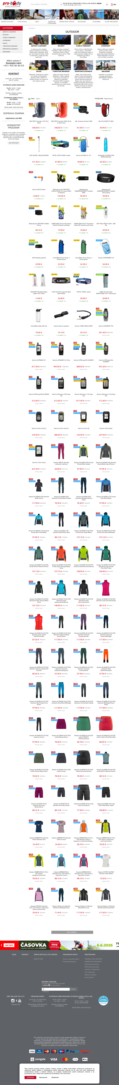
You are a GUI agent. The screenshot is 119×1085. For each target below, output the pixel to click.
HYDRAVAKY (7, 40)
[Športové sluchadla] (83, 65)
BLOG (14, 954)
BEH (37, 21)
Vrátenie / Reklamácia (92, 969)
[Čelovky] (61, 40)
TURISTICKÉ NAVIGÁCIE (10, 46)
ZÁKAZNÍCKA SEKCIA (70, 954)
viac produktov (71, 932)
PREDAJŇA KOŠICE (37, 996)
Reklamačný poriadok (92, 967)
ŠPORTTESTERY (7, 21)
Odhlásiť (46, 991)
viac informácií (14, 143)
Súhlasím (30, 1077)
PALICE (5, 43)
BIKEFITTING (38, 959)
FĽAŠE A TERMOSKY (9, 37)
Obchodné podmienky (92, 964)
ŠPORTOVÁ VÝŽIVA (67, 21)
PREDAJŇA (77, 3)
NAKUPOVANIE (90, 954)
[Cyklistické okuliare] (61, 65)
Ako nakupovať (90, 972)
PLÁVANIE (97, 21)
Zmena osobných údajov (71, 959)
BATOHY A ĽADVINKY (9, 32)
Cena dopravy (89, 977)
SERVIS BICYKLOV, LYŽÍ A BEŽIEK (45, 954)
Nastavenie (43, 1077)
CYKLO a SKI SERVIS (89, 3)
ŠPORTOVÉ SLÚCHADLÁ (10, 49)
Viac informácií (65, 1073)
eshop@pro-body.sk (37, 1006)
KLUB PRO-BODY (111, 21)
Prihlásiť (73, 989)
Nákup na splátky (90, 975)
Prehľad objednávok (69, 961)
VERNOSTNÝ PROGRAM (93, 961)
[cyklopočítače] (39, 40)
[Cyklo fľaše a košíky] (105, 40)
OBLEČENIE (6, 51)
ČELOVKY (6, 34)
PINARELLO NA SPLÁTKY (93, 959)
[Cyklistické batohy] (83, 40)
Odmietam (55, 1077)
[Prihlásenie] (107, 4)
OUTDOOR (82, 21)
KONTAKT (25, 954)
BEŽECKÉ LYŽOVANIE (52, 22)
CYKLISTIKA (22, 21)
